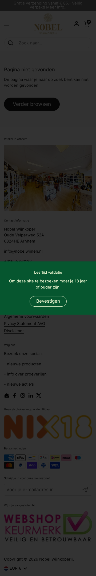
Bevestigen (48, 301)
